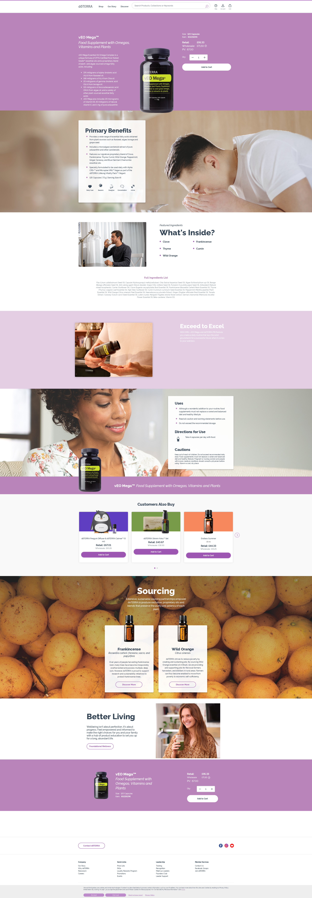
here (183, 889)
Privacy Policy (150, 895)
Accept (94, 895)
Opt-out (115, 895)
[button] (154, 568)
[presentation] (237, 535)
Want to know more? (135, 895)
